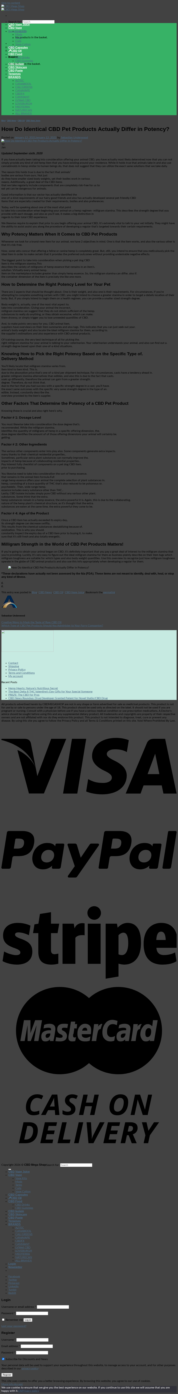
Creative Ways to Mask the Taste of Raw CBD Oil (31, 622)
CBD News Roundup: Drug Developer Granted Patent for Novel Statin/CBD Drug (58, 698)
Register (7, 1375)
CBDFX (19, 93)
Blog (3, 121)
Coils (18, 41)
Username (8, 1339)
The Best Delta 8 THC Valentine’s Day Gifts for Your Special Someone (50, 691)
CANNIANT (22, 97)
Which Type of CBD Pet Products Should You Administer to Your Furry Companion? (52, 625)
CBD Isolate (16, 64)
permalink (109, 592)
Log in (28, 1320)
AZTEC (19, 80)
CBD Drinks (22, 57)
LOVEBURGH (23, 103)
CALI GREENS (24, 87)
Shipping (13, 666)
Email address (10, 1346)
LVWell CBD (22, 100)
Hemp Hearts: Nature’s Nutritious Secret (33, 688)
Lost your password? (13, 1326)
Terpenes (14, 73)
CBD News (12, 121)
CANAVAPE (22, 90)
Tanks (18, 37)
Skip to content (10, 3)
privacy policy (30, 1368)
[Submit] (9, 1169)
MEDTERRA (22, 106)
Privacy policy (30, 1390)
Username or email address (18, 1306)
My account (15, 676)
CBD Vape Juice (19, 24)
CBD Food (15, 54)
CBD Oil (16, 50)
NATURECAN (23, 110)
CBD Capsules (18, 47)
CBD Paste (15, 70)
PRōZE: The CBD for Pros (23, 695)
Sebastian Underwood (74, 137)
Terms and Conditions (21, 673)
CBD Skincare (17, 67)
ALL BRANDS (23, 113)
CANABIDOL (23, 83)
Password (8, 1313)
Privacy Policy (17, 669)
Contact (13, 663)
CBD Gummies (24, 60)
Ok (20, 1390)
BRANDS (14, 77)
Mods (18, 34)
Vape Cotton (23, 44)
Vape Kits (21, 31)
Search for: (15, 21)
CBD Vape (15, 27)
